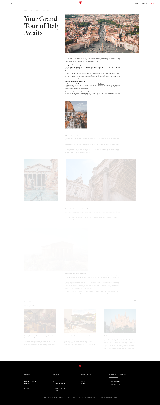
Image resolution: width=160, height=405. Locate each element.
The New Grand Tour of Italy (113, 336)
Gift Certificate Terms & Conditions (62, 386)
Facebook (83, 376)
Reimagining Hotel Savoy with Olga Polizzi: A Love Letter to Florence (39, 337)
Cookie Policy (56, 381)
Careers (26, 386)
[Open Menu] (5, 3)
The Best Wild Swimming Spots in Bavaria (107, 397)
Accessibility (143, 3)
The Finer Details (57, 376)
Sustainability (56, 390)
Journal (30, 10)
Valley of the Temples (72, 281)
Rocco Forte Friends (30, 379)
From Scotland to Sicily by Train (87, 397)
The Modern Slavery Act (59, 383)
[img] (40, 321)
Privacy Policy (56, 379)
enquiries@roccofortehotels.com (118, 374)
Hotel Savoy (101, 83)
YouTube (83, 381)
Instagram (83, 379)
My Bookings (27, 374)
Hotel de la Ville (107, 143)
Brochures (27, 388)
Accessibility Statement (59, 388)
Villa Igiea (67, 276)
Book (152, 3)
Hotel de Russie (81, 211)
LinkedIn (83, 383)
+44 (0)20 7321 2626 (113, 376)
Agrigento (99, 281)
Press (25, 376)
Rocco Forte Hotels (95, 288)
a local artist (95, 92)
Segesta (115, 279)
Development (27, 383)
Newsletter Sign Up (86, 374)
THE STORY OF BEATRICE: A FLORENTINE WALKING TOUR (65, 397)
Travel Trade (56, 374)
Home (25, 10)
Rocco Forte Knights (30, 381)
